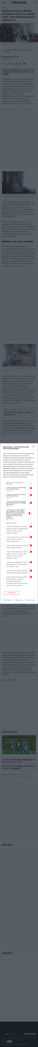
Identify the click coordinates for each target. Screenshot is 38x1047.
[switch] (30, 488)
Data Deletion (7, 600)
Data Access (19, 600)
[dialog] (19, 523)
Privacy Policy (30, 600)
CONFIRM (11, 593)
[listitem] (19, 483)
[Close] (34, 447)
